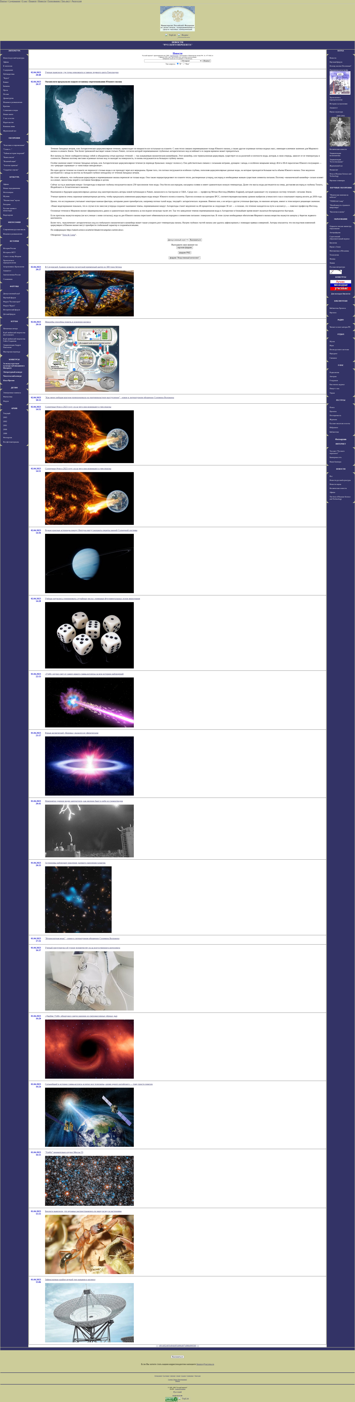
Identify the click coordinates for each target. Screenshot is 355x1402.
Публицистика (8, 74)
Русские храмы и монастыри (9, 209)
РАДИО (341, 320)
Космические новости (338, 149)
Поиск (332, 407)
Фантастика (7, 397)
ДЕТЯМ (14, 388)
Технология (334, 255)
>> (198, 1346)
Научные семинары (337, 180)
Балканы (6, 86)
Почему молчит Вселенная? (340, 66)
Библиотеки (334, 432)
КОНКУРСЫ (14, 359)
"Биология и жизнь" (337, 212)
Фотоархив (7, 437)
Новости (42, 1)
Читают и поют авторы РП (340, 327)
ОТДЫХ (340, 334)
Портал (3, 1)
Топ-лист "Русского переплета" (337, 452)
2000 (5, 429)
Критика (6, 106)
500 (194, 1346)
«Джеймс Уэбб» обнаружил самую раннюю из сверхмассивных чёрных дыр (81, 1016)
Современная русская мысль (14, 229)
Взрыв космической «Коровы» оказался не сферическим (71, 733)
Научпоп (333, 313)
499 (190, 1346)
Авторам (333, 376)
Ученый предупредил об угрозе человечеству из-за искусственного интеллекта (82, 948)
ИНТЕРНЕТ (341, 444)
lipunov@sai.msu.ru (205, 1364)
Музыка (6, 196)
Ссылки (183, 1376)
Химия (332, 263)
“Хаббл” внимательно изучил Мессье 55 (64, 1152)
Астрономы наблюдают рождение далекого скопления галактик (75, 863)
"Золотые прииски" (10, 165)
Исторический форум (11, 310)
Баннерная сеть (336, 457)
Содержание (14, 1)
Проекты (333, 411)
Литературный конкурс (12, 372)
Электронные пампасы (12, 393)
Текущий (6, 413)
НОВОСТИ (340, 469)
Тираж (332, 393)
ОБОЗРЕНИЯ (14, 138)
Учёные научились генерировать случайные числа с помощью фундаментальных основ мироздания (92, 598)
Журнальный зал (9, 131)
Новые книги (8, 114)
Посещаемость (335, 415)
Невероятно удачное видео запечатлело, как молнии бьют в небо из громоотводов (84, 801)
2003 (5, 417)
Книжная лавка (9, 126)
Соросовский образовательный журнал (339, 237)
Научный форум (9, 298)
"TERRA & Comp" (337, 201)
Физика (332, 259)
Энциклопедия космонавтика (335, 154)
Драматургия (8, 98)
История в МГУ (9, 252)
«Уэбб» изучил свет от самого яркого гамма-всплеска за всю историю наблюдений (84, 674)
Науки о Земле (335, 247)
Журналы (333, 419)
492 (164, 1346)
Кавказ (5, 82)
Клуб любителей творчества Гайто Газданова (14, 340)
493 (168, 1346)
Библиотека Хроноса (338, 308)
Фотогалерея (8, 192)
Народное (333, 353)
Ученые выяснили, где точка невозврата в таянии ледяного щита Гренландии (82, 72)
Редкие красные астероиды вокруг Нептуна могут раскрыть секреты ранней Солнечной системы (91, 530)
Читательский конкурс (12, 376)
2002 (5, 421)
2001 (5, 425)
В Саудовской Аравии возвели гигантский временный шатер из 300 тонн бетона (83, 267)
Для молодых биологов (340, 294)
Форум (6, 401)
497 (183, 1346)
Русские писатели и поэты (340, 423)
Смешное (333, 358)
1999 (5, 433)
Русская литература (337, 267)
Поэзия (6, 94)
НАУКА (341, 51)
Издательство (8, 122)
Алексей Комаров (180, 1389)
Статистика (190, 1376)
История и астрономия (338, 104)
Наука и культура (336, 112)
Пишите (32, 1)
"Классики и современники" (14, 145)
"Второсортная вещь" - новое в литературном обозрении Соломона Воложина (82, 938)
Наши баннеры (335, 462)
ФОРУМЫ (14, 286)
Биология (333, 243)
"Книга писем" (8, 157)
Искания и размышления (12, 102)
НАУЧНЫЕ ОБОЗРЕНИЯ (341, 188)
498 (187, 1346)
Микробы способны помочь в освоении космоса (68, 322)
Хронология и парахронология (9, 261)
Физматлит (334, 170)
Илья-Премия (8, 380)
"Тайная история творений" (14, 153)
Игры (332, 345)
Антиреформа (335, 232)
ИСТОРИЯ (14, 241)
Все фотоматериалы (11, 442)
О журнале (334, 380)
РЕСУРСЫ (340, 400)
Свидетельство (174, 55)
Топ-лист (65, 1)
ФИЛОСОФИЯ (14, 222)
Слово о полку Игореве (12, 256)
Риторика (7, 204)
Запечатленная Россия (12, 275)
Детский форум (9, 314)
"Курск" (6, 78)
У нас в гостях (8, 118)
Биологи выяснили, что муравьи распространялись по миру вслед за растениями (83, 1211)
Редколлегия (334, 372)
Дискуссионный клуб (11, 294)
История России (9, 248)
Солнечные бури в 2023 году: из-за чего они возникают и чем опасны (78, 407)
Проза (5, 90)
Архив (178, 1376)
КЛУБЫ (14, 321)
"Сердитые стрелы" (10, 170)
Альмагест (7, 271)
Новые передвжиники (11, 188)
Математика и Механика (339, 251)
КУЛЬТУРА (14, 177)
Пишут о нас (334, 388)
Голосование (54, 1)
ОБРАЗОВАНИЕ (341, 219)
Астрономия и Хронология (13, 267)
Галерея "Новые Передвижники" (177, 1379)
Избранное (334, 427)
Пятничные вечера (10, 328)
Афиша (6, 62)
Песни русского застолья (339, 349)
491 (160, 1346)
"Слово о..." (7, 149)
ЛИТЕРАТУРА (14, 51)
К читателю (7, 66)
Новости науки (335, 484)
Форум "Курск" (9, 306)
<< (157, 1346)
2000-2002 (341, 116)
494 (172, 1346)
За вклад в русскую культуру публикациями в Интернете (14, 365)
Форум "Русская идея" (12, 302)
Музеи (332, 341)
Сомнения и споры (10, 110)
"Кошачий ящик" (9, 161)
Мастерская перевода (11, 352)
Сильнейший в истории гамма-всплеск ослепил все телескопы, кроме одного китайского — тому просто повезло (99, 1084)
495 (175, 1346)
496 (179, 1346)
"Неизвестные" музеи (11, 200)
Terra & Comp (68, 235)
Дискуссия (76, 1)
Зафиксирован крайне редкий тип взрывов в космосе (70, 1279)
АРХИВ (14, 408)
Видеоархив (8, 215)
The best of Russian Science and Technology (340, 498)
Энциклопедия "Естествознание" (336, 160)
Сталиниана (7, 279)
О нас (24, 1)
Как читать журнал (337, 384)
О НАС (340, 365)
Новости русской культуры (13, 58)
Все (331, 476)
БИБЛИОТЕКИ (340, 301)
